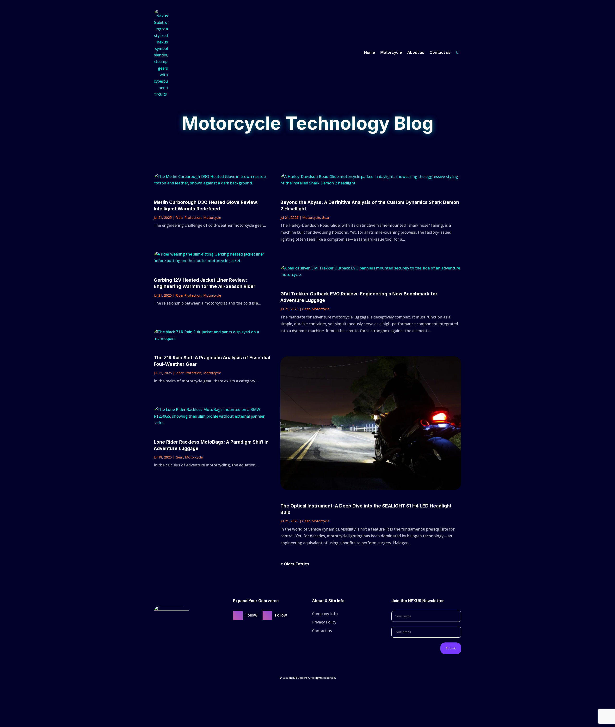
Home (369, 52)
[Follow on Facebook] (267, 615)
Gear (179, 457)
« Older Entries (294, 564)
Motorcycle (391, 52)
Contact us (440, 52)
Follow (251, 615)
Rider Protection (188, 217)
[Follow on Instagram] (238, 615)
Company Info (325, 613)
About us (415, 52)
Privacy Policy (324, 622)
